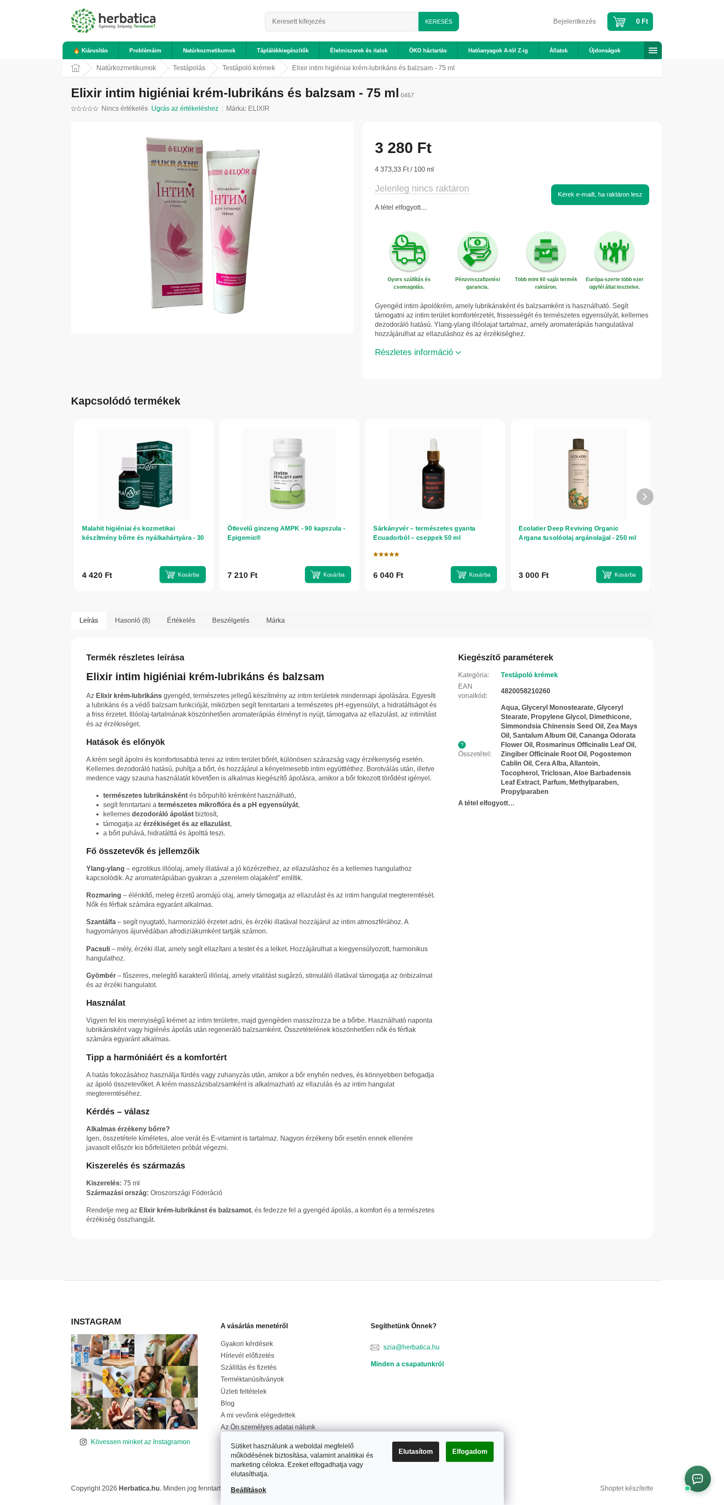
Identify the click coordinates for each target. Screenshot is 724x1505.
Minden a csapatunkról (407, 1364)
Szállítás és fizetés (248, 1367)
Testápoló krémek (529, 675)
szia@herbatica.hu (411, 1347)
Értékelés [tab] (181, 620)
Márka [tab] (275, 620)
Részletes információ (414, 352)
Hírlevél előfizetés (247, 1355)
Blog (228, 1403)
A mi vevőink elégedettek (258, 1415)
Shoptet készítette (626, 1488)
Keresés (438, 21)
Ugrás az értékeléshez (185, 108)
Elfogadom (469, 1451)
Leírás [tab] (88, 620)
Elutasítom (416, 1451)
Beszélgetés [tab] (230, 620)
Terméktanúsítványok (252, 1379)
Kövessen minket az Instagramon (140, 1441)
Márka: (248, 108)
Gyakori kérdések (247, 1343)
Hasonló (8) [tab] (132, 620)
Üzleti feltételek (244, 1391)
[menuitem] (90, 50)
